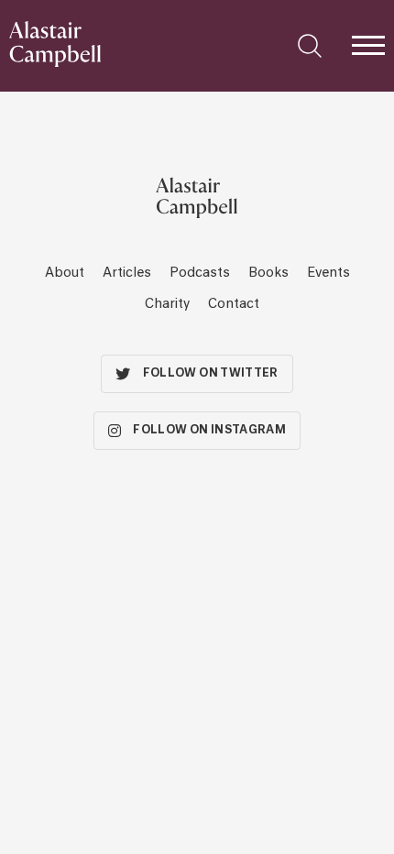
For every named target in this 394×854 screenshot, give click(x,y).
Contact (233, 304)
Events (328, 273)
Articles (127, 273)
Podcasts (200, 273)
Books (268, 273)
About (64, 273)
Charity (167, 304)
